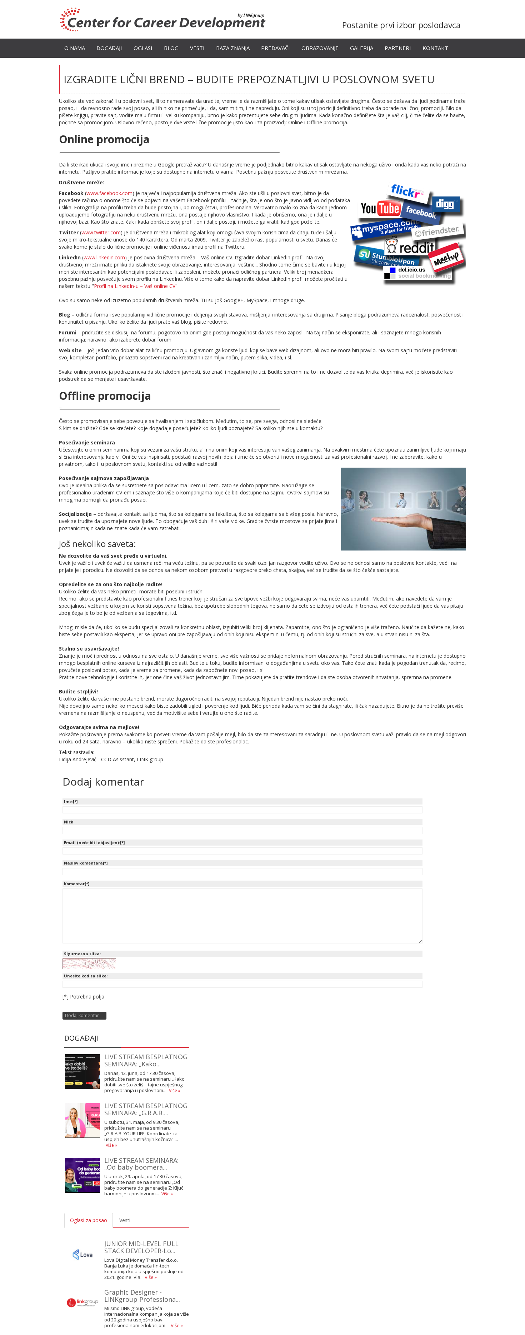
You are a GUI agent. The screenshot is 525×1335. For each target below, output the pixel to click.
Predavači (275, 47)
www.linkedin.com (104, 257)
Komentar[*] (76, 883)
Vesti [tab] (124, 1220)
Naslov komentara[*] (86, 863)
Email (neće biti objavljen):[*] (94, 842)
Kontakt (435, 47)
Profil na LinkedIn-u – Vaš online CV (134, 286)
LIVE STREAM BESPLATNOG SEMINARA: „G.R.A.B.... (146, 1109)
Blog (171, 47)
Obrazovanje (320, 47)
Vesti (197, 47)
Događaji (109, 47)
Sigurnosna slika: (82, 953)
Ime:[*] (71, 801)
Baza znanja (233, 47)
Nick (68, 822)
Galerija (361, 47)
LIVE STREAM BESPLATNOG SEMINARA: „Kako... (146, 1060)
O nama (74, 47)
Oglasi (143, 47)
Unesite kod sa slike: (86, 975)
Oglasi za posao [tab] (88, 1220)
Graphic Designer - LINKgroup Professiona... (142, 1296)
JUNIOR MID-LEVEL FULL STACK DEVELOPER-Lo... (141, 1247)
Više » (174, 1090)
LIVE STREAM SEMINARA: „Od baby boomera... (141, 1164)
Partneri (398, 47)
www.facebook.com (109, 193)
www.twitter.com (101, 232)
